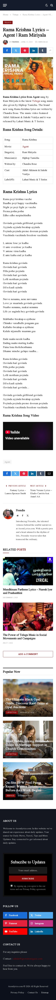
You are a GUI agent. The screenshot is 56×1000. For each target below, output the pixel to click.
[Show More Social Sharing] (50, 50)
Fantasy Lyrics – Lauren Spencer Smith (15, 491)
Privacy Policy (29, 889)
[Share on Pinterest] (25, 50)
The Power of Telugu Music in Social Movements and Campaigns (25, 636)
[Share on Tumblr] (43, 50)
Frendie (15, 42)
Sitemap (45, 992)
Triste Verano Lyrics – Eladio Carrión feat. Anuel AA (41, 493)
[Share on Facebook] (7, 50)
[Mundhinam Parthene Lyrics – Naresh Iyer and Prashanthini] (28, 571)
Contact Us (33, 992)
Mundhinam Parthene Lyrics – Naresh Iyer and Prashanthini (27, 591)
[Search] (51, 5)
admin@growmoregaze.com (27, 958)
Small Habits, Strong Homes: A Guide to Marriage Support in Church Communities (27, 745)
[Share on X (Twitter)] (16, 50)
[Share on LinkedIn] (34, 50)
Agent (25, 146)
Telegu (7, 22)
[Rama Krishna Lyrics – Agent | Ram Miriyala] (28, 73)
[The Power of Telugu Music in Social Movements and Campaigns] (28, 617)
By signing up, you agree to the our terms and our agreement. (28, 888)
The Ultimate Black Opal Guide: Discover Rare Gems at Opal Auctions (27, 703)
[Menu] (5, 5)
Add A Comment (28, 654)
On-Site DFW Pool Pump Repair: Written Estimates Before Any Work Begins (24, 786)
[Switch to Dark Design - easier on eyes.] (47, 5)
